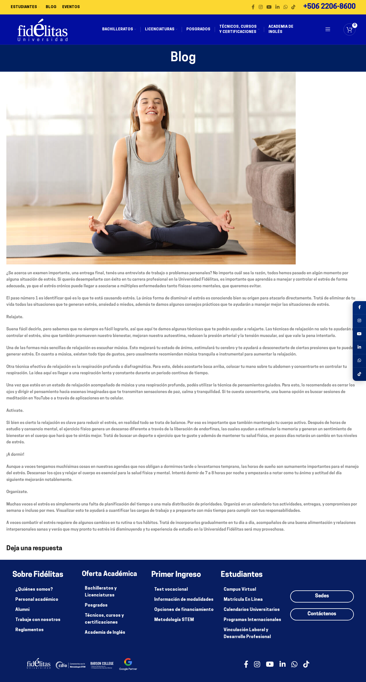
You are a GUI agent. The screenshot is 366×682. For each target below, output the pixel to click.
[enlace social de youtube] (268, 7)
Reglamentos (29, 630)
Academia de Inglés (105, 633)
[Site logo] (43, 29)
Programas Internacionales (252, 620)
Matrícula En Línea (243, 600)
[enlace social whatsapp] (285, 7)
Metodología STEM (174, 620)
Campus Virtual (240, 590)
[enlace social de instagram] (260, 7)
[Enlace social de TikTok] (293, 7)
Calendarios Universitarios (252, 610)
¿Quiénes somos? (34, 590)
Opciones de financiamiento (184, 610)
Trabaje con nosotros (37, 620)
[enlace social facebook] (253, 7)
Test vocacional (171, 590)
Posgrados (96, 605)
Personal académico (36, 600)
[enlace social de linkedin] (278, 7)
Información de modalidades (184, 600)
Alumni (22, 610)
